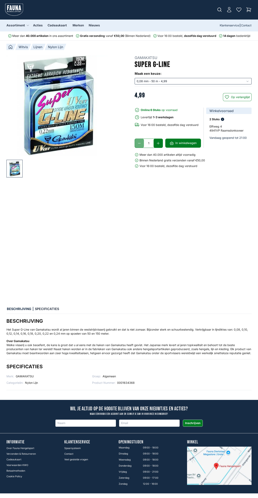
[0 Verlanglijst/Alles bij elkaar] (239, 10)
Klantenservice (229, 25)
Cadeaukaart (57, 25)
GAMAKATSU (146, 58)
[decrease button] (139, 143)
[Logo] (14, 10)
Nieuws (94, 25)
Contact (246, 25)
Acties (38, 25)
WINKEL (193, 442)
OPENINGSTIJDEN (131, 442)
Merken (78, 25)
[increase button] (158, 143)
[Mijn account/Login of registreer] (229, 10)
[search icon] (219, 10)
